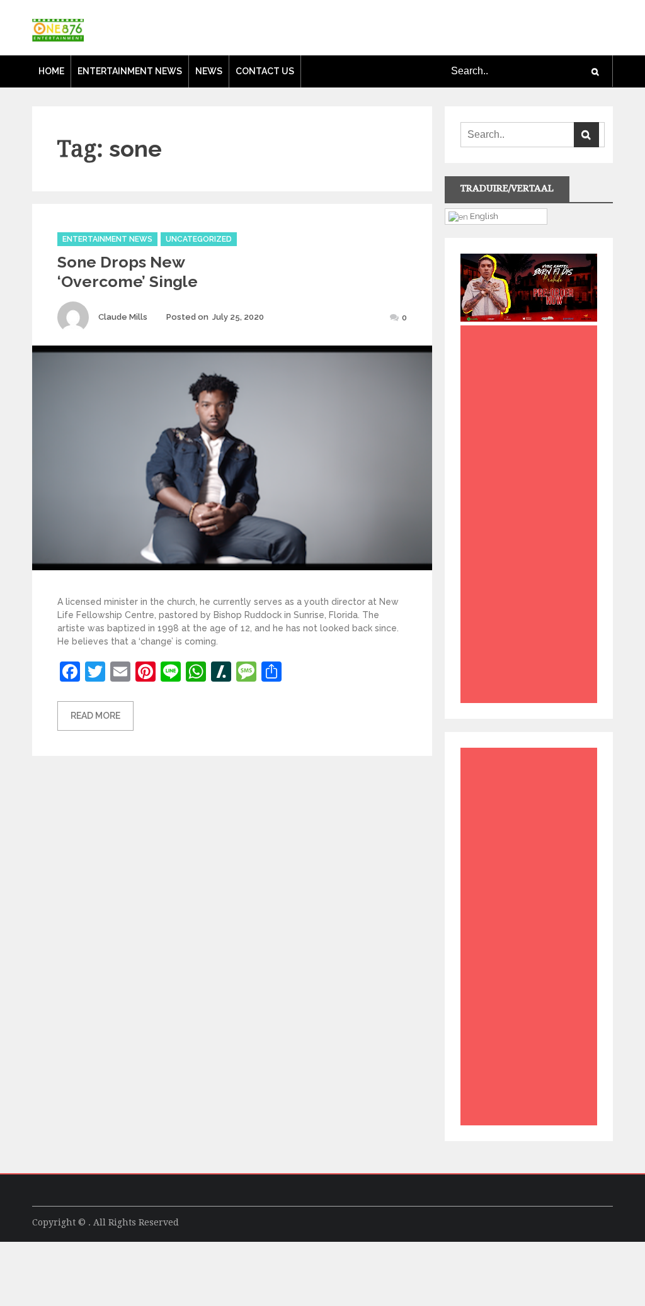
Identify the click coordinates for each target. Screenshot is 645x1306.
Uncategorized (199, 239)
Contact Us (265, 71)
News (208, 71)
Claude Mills (122, 317)
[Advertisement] (532, 517)
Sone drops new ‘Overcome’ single (127, 271)
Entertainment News (129, 71)
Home (51, 71)
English (483, 216)
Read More (95, 716)
